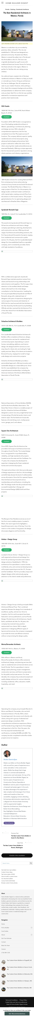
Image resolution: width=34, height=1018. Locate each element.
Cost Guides (4, 931)
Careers (3, 949)
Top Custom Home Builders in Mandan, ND (19, 988)
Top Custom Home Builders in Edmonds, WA (19, 974)
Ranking (13, 9)
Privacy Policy (23, 1000)
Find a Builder (5, 927)
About (3, 935)
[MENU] (2, 3)
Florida (7, 9)
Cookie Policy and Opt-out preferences (16, 1002)
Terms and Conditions (12, 1000)
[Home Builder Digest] (17, 4)
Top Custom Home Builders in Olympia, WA (19, 981)
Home (3, 924)
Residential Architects (22, 9)
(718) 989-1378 (5, 952)
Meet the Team (5, 945)
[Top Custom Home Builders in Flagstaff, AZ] (3, 962)
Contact (6, 117)
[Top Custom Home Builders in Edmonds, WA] (3, 976)
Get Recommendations (17, 1014)
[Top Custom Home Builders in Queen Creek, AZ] (3, 969)
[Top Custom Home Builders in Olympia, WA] (3, 982)
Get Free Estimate (6, 938)
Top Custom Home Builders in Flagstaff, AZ (19, 960)
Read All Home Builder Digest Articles (17, 1004)
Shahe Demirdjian (10, 759)
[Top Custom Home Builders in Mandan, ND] (3, 989)
